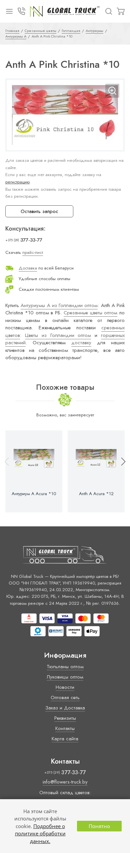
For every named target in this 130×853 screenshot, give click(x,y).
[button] (120, 471)
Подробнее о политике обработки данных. (40, 833)
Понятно (99, 826)
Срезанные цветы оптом (91, 312)
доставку (81, 342)
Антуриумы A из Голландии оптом (59, 305)
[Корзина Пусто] (121, 11)
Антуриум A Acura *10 (34, 493)
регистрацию (17, 182)
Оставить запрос (39, 211)
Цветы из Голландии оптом (58, 335)
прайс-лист (32, 252)
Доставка (28, 268)
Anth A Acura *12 (96, 493)
